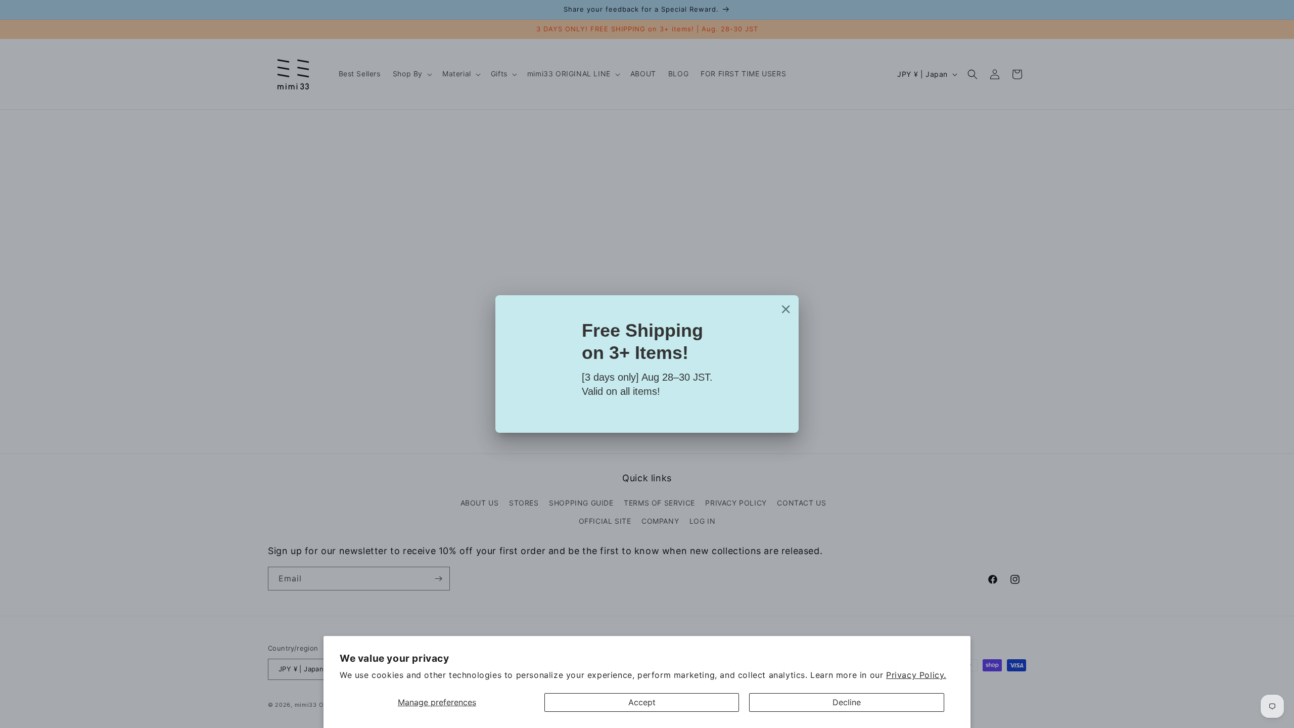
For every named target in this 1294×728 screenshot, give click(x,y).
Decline (847, 702)
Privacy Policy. (916, 675)
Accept (642, 702)
